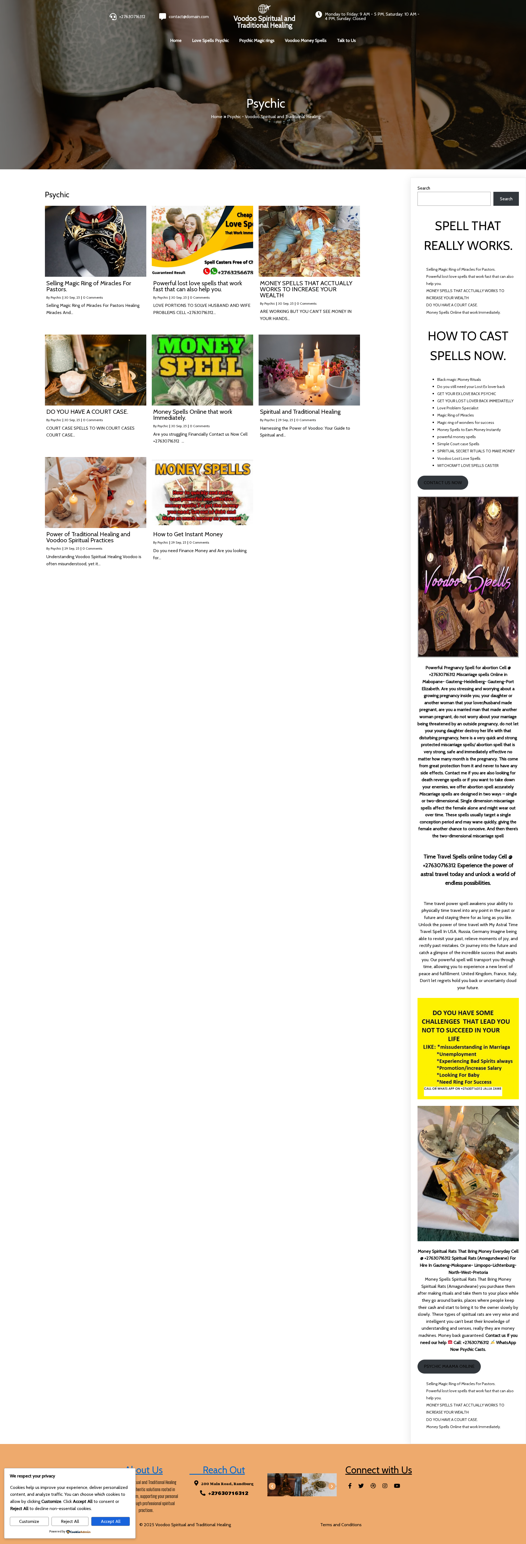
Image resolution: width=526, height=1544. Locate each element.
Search (424, 188)
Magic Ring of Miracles (455, 415)
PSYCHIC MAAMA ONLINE (449, 1366)
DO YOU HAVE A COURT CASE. (452, 304)
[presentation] (272, 1486)
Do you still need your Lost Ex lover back (471, 386)
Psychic (56, 297)
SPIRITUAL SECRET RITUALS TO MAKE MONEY (476, 451)
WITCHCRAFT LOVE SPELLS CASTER (468, 465)
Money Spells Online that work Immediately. (463, 312)
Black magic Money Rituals (459, 379)
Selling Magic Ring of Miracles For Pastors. (461, 269)
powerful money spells (456, 436)
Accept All (111, 1521)
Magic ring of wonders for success (465, 422)
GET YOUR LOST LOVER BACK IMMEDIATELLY (475, 400)
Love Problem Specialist (457, 408)
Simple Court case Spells (458, 443)
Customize (29, 1521)
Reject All (70, 1521)
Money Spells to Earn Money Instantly (469, 429)
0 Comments (93, 297)
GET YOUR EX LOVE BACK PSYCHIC (466, 393)
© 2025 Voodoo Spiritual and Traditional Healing (185, 1524)
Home (216, 116)
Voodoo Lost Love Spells (459, 458)
